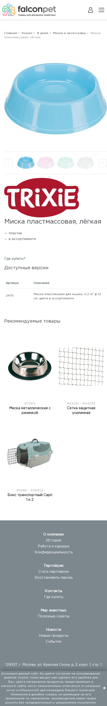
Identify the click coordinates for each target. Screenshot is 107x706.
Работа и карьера (53, 546)
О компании (53, 534)
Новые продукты (53, 635)
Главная (10, 33)
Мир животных (53, 610)
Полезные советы (53, 616)
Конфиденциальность (54, 552)
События (53, 641)
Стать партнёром (53, 571)
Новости (53, 629)
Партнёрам (53, 565)
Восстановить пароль (54, 577)
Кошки (27, 33)
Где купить (53, 597)
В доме (42, 33)
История (53, 540)
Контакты (53, 591)
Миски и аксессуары (69, 33)
